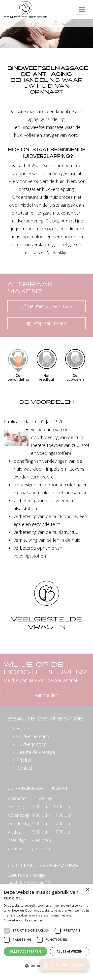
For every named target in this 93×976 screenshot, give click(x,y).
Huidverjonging (31, 744)
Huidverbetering (33, 736)
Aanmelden (46, 695)
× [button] (87, 890)
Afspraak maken (49, 323)
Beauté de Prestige (36, 752)
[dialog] (46, 930)
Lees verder (33, 920)
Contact (24, 768)
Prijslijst (24, 760)
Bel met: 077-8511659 (49, 306)
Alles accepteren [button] (25, 951)
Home (23, 728)
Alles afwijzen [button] (70, 951)
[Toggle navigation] (82, 10)
